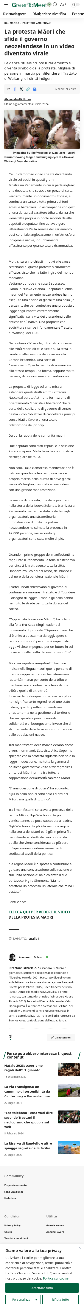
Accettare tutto (42, 1288)
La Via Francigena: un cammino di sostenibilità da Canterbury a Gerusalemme (27, 1091)
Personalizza (21, 1299)
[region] (42, 1276)
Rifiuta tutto (60, 1299)
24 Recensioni (63, 1037)
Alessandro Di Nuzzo (17, 99)
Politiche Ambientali (36, 23)
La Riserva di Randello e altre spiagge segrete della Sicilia (28, 1145)
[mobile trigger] (8, 5)
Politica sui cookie (55, 1278)
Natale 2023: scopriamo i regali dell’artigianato (24, 1067)
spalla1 (34, 938)
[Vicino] (79, 1247)
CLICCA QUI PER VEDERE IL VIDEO (39, 912)
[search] (55, 4)
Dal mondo (11, 23)
